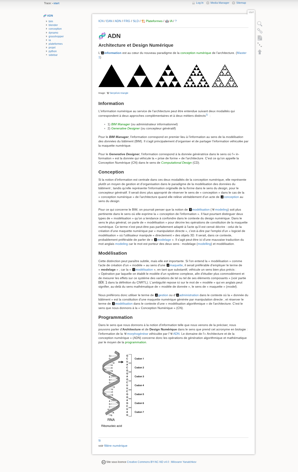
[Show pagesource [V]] (259, 23)
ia (50, 40)
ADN (118, 21)
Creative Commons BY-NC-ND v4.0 (148, 461)
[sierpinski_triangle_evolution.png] (168, 75)
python (53, 51)
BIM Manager (120, 124)
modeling (221, 209)
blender (53, 25)
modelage (164, 239)
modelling (204, 243)
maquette (176, 265)
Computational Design (176, 162)
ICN (101, 21)
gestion (163, 295)
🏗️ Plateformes (152, 21)
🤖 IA (168, 21)
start (56, 3)
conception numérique (195, 53)
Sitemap (241, 2)
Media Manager (220, 2)
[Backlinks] (259, 30)
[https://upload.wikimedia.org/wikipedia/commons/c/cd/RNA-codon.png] (122, 390)
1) (207, 114)
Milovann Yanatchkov (183, 461)
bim (51, 21)
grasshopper (56, 36)
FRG (127, 21)
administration (189, 295)
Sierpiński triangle (119, 93)
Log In (200, 2)
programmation (135, 342)
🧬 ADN (48, 15)
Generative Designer (125, 128)
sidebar (53, 55)
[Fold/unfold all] (259, 44)
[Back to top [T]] (259, 51)
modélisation (201, 209)
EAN (109, 21)
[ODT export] (259, 37)
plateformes (56, 43)
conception (55, 28)
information (113, 53)
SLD (136, 21)
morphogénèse (137, 333)
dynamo (53, 32)
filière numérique (115, 445)
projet (52, 47)
